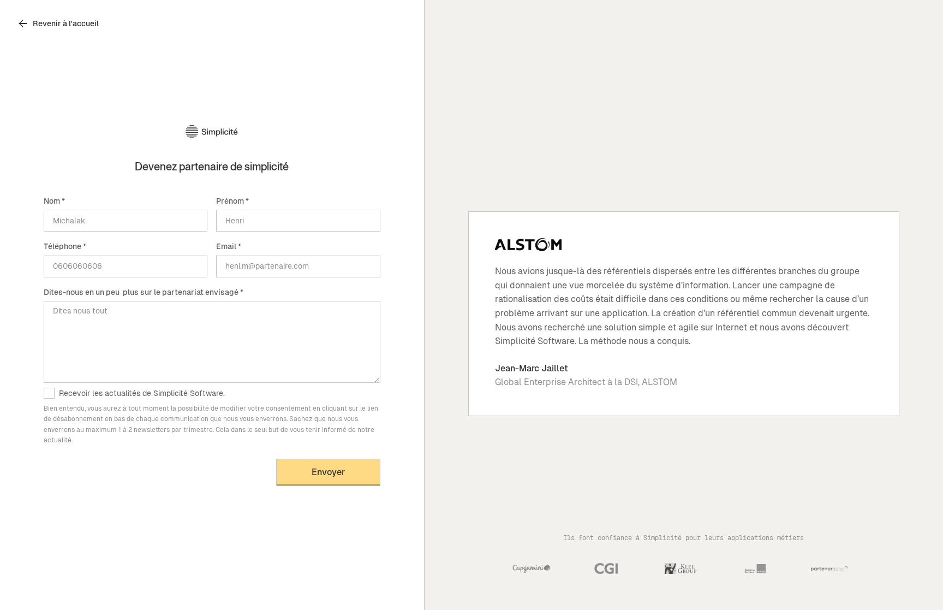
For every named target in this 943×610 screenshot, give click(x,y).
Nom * (54, 201)
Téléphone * (65, 246)
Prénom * (232, 201)
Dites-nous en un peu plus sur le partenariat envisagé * (143, 292)
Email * (228, 246)
